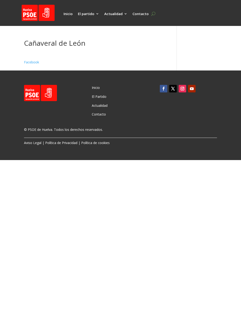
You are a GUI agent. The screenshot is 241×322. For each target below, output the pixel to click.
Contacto (141, 14)
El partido (86, 14)
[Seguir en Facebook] (163, 88)
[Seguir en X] (173, 88)
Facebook (31, 62)
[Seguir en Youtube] (192, 88)
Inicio (68, 14)
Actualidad (113, 14)
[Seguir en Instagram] (182, 88)
